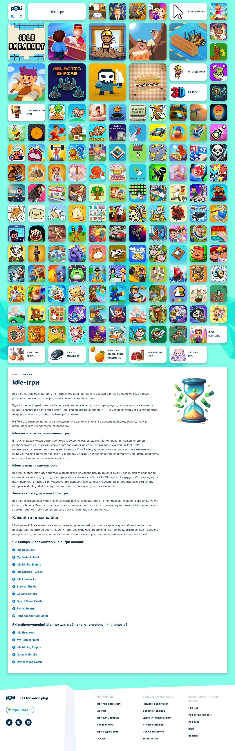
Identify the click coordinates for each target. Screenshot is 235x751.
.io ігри (101, 711)
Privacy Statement (153, 725)
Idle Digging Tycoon (30, 571)
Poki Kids (193, 722)
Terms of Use (150, 738)
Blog (191, 729)
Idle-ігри (27, 375)
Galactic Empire (27, 593)
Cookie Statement (153, 731)
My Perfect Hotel (28, 557)
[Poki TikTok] (9, 722)
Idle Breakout (26, 549)
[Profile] (12, 16)
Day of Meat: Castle (30, 601)
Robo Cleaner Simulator (32, 615)
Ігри (14, 375)
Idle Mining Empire (29, 564)
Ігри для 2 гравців (108, 718)
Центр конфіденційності (157, 718)
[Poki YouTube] (28, 722)
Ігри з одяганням (107, 731)
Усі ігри (101, 738)
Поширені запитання (155, 704)
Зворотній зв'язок (154, 711)
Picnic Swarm (26, 608)
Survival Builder (27, 586)
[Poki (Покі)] (16, 8)
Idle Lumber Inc (27, 579)
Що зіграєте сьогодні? (21, 16)
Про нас (193, 708)
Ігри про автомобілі (109, 704)
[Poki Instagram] (18, 722)
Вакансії (193, 736)
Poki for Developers (200, 715)
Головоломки (105, 725)
